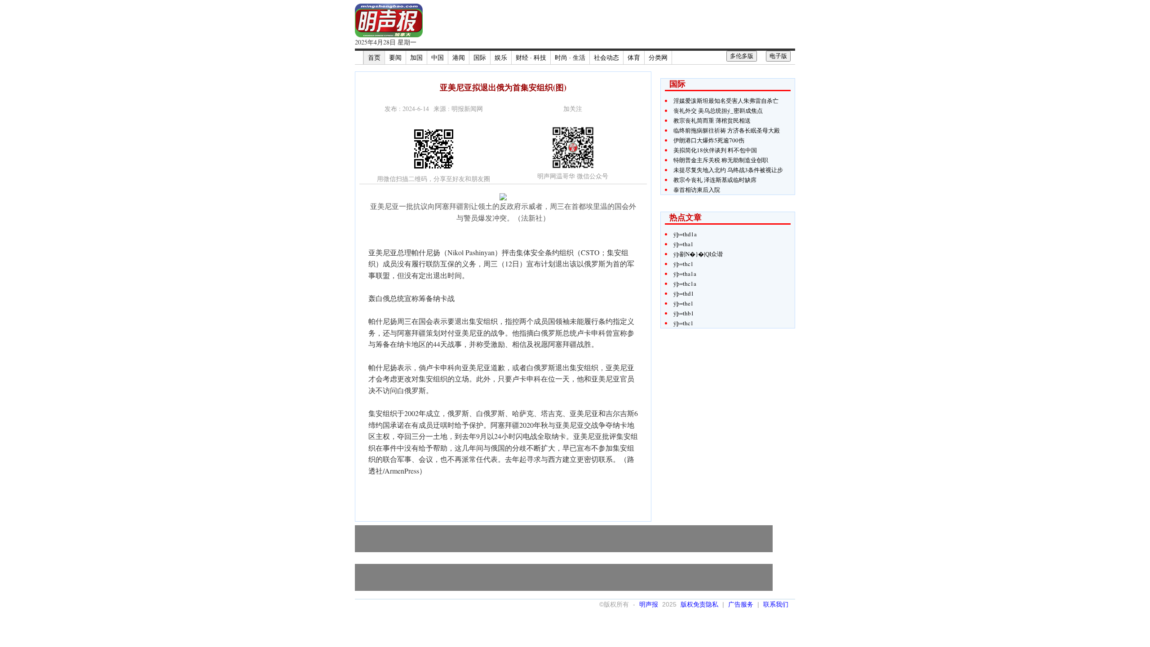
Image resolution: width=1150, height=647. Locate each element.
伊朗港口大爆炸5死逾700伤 (708, 140)
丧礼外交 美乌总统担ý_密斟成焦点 (718, 110)
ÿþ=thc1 (683, 264)
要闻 (395, 57)
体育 (634, 57)
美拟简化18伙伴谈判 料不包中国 (715, 150)
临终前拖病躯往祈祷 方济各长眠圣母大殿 (726, 130)
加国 (416, 57)
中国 (437, 57)
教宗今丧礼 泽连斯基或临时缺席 (714, 180)
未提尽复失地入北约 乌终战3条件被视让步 (728, 170)
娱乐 (501, 57)
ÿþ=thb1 (683, 313)
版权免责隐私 (699, 604)
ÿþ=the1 (683, 303)
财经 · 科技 (531, 57)
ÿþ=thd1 (683, 293)
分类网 (658, 57)
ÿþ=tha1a (684, 274)
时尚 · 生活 (570, 57)
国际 (479, 57)
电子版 (778, 56)
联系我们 (775, 604)
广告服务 (740, 604)
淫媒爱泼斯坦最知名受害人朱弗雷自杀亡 (725, 101)
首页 (374, 57)
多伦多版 (741, 56)
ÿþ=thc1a (684, 283)
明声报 (648, 604)
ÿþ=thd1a (685, 234)
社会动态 (606, 57)
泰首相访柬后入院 (696, 190)
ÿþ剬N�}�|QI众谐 (698, 254)
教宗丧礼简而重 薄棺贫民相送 (712, 120)
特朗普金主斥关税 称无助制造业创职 (720, 160)
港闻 (458, 57)
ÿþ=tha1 (683, 244)
